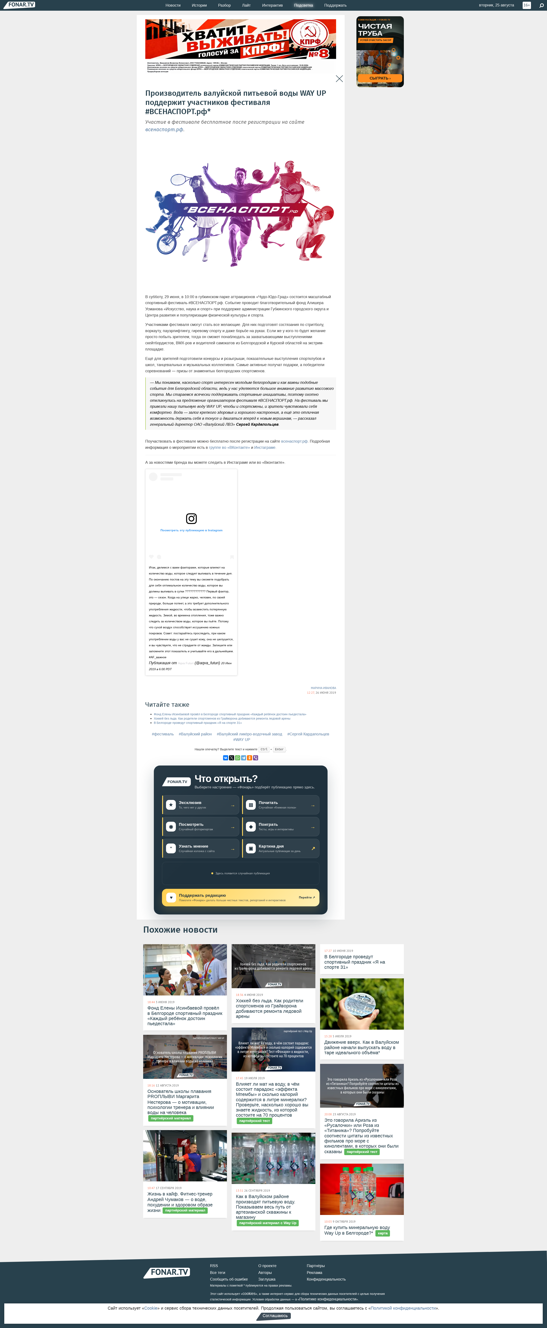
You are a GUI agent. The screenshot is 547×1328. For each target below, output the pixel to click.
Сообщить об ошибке (229, 1279)
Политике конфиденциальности (327, 1299)
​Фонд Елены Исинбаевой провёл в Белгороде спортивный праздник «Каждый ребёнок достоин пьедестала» (230, 714)
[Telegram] (243, 757)
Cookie (150, 1308)
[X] (231, 757)
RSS (214, 1265)
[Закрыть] (339, 78)
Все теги (217, 1272)
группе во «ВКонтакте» (229, 447)
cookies (249, 1293)
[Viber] (255, 757)
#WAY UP (241, 739)
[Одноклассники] (249, 757)
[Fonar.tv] (19, 5)
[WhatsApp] (237, 757)
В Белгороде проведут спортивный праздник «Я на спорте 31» (198, 723)
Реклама (314, 1272)
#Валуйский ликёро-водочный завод (249, 734)
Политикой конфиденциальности (403, 1308)
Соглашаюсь (275, 1315)
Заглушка (266, 1279)
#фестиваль (163, 734)
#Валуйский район (195, 734)
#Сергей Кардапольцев (308, 734)
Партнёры (316, 1265)
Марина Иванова (323, 688)
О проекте (267, 1265)
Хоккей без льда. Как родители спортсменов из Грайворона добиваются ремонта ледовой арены (222, 719)
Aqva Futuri (186, 663)
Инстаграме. (265, 447)
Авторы (265, 1272)
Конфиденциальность (326, 1279)
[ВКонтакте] (225, 757)
